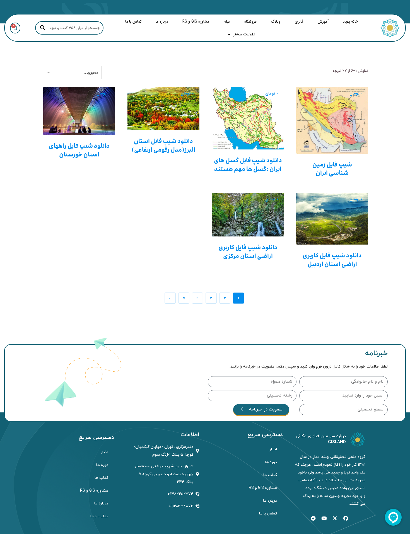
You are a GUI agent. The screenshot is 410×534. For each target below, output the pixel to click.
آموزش (323, 21)
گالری (299, 21)
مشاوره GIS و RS (195, 21)
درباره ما (162, 21)
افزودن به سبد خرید (333, 147)
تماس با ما (133, 21)
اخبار (273, 449)
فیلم (227, 21)
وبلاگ (276, 21)
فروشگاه (250, 21)
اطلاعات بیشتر (244, 34)
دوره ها (271, 462)
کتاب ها (270, 475)
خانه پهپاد (350, 21)
